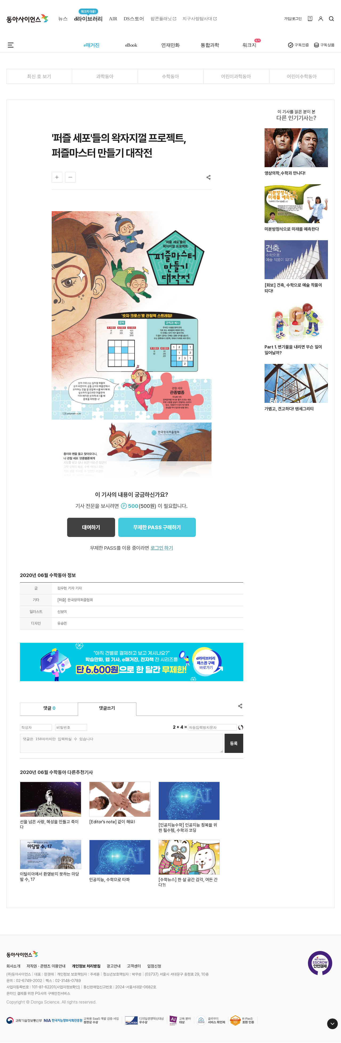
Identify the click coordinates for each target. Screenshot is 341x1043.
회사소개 (13, 966)
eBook (131, 45)
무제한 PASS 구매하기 (157, 527)
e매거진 (92, 45)
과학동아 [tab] (104, 76)
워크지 (249, 45)
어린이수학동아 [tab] (302, 76)
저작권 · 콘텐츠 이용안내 (46, 966)
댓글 (49, 708)
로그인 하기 (162, 548)
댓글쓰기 (107, 708)
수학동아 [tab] (170, 76)
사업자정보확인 (67, 987)
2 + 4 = (180, 727)
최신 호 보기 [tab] (39, 76)
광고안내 (114, 966)
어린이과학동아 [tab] (236, 76)
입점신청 (154, 966)
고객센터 (134, 966)
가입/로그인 (293, 19)
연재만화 (170, 45)
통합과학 (210, 45)
